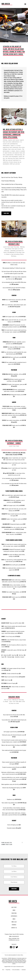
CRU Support (13, 966)
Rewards (14, 924)
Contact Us (14, 927)
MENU (14, 910)
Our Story (14, 907)
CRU (23, 966)
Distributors (24, 969)
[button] (6, 213)
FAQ (3, 969)
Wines (14, 919)
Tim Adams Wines (19, 955)
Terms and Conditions (16, 969)
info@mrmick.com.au (14, 940)
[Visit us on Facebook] (11, 947)
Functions (14, 913)
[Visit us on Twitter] (17, 947)
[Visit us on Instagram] (14, 947)
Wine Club (14, 922)
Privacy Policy (8, 969)
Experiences (14, 916)
